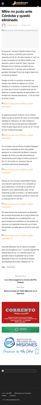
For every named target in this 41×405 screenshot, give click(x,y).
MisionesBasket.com (13, 400)
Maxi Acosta (13, 25)
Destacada (11, 267)
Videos (4, 395)
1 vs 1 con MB (6, 393)
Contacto (13, 395)
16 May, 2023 (26, 25)
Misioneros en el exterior (23, 393)
